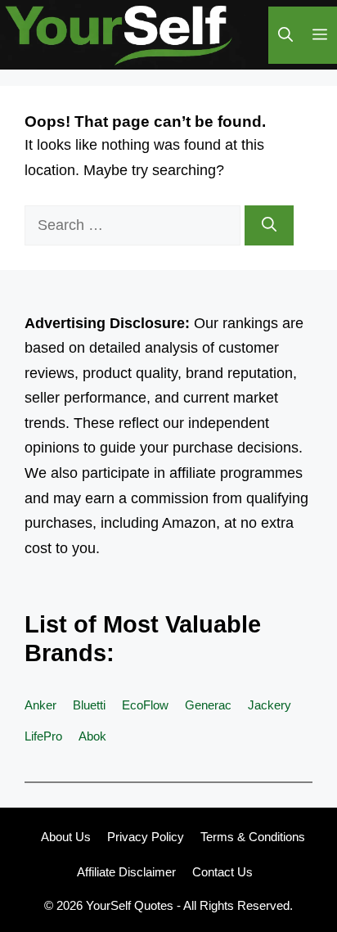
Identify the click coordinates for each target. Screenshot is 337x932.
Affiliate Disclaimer (126, 872)
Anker (40, 705)
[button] (285, 35)
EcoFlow (145, 705)
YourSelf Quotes (129, 905)
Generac (208, 705)
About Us (66, 837)
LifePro (43, 736)
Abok (92, 736)
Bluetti (89, 705)
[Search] (269, 225)
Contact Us (222, 872)
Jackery (269, 705)
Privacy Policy (145, 837)
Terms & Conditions (252, 837)
